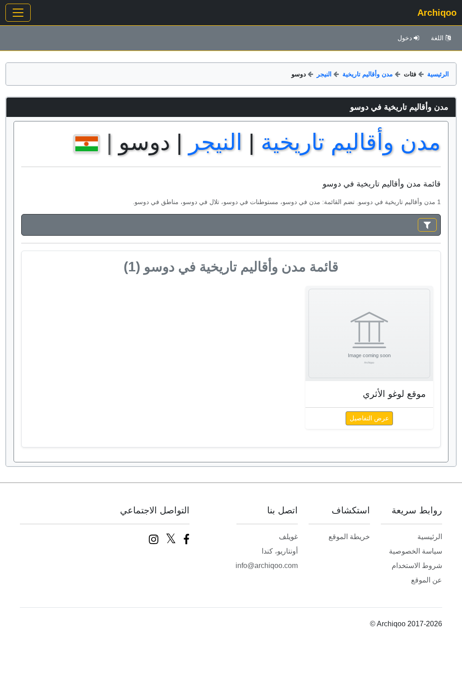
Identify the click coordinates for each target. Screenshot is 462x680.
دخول (404, 38)
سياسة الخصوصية (415, 551)
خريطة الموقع (349, 536)
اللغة (437, 38)
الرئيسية (438, 74)
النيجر (324, 74)
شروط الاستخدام (417, 565)
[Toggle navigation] (18, 13)
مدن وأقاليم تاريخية (367, 74)
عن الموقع (426, 580)
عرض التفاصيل (369, 418)
